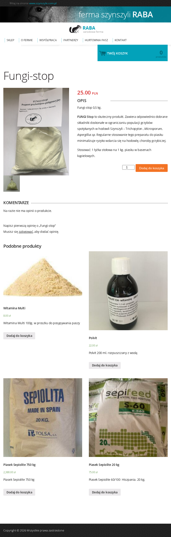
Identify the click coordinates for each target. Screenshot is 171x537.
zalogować (26, 231)
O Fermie (27, 40)
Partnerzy (70, 40)
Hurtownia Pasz (96, 40)
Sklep (10, 40)
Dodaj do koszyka (151, 168)
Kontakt (121, 40)
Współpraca (48, 40)
